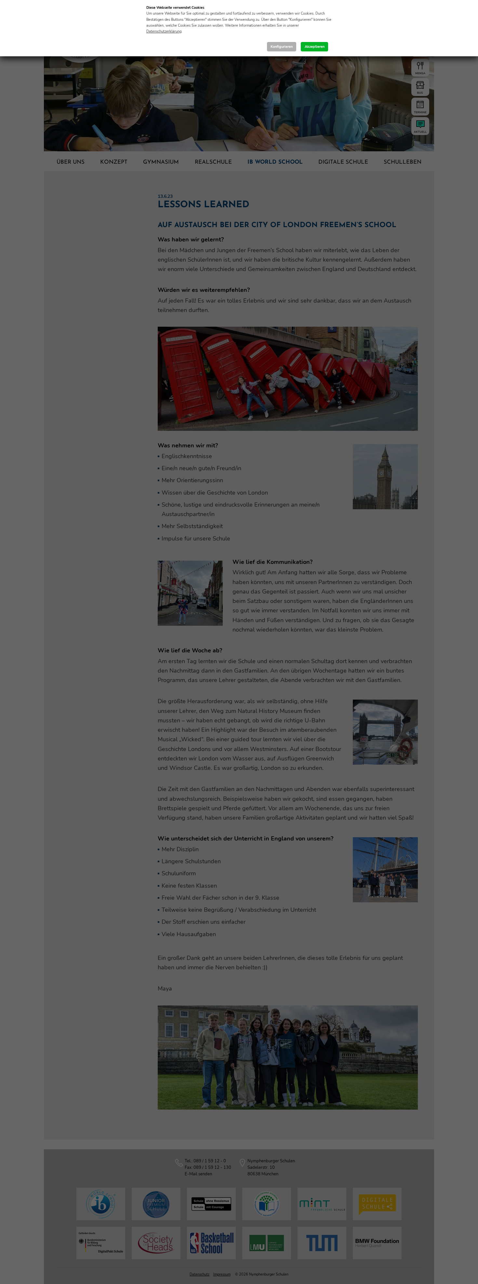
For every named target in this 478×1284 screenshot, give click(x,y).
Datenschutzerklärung (163, 31)
